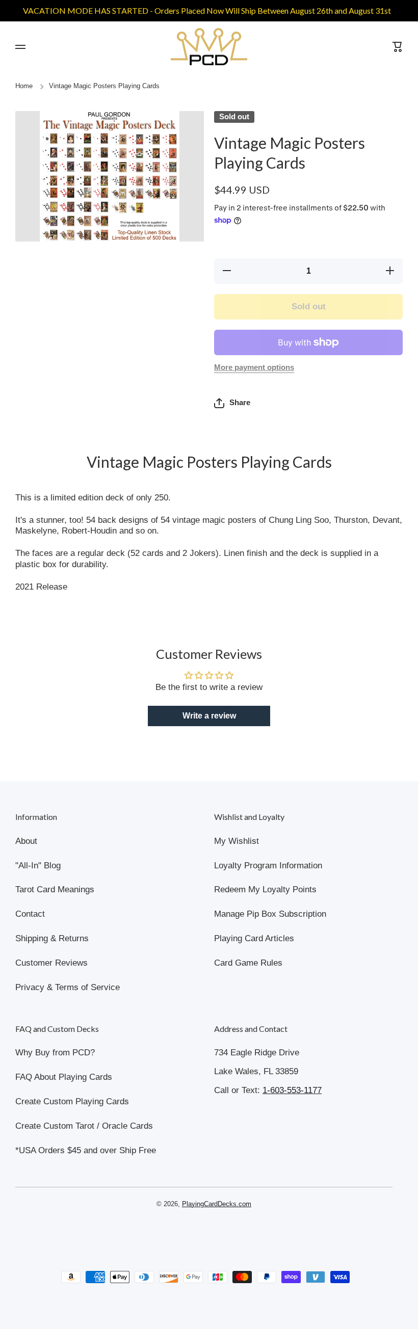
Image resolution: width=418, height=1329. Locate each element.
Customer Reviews (51, 963)
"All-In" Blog (38, 865)
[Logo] (209, 46)
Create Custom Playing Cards (72, 1101)
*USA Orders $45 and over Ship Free (85, 1150)
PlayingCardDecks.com (216, 1204)
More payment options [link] (254, 367)
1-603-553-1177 (292, 1090)
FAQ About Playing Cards (63, 1077)
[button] (232, 403)
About (26, 841)
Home (24, 86)
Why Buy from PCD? (55, 1052)
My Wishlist (236, 841)
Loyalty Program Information (268, 865)
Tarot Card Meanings (54, 889)
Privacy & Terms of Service (67, 987)
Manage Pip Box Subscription (270, 914)
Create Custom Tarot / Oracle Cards (84, 1126)
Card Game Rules (248, 963)
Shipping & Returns (52, 938)
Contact (30, 914)
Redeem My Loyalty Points (265, 889)
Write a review (209, 715)
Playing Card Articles (254, 938)
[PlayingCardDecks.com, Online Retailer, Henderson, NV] (203, 1233)
